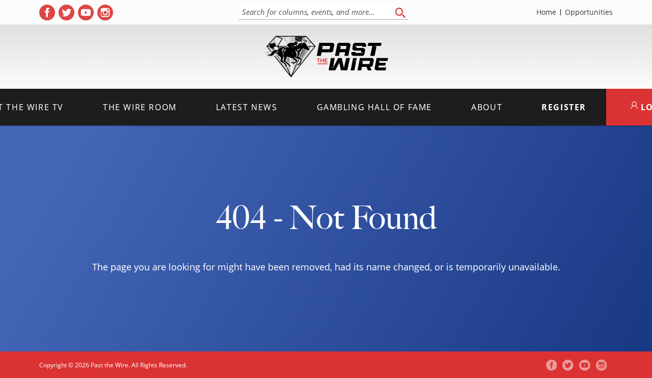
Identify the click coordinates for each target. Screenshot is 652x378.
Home (546, 12)
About (486, 107)
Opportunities (589, 12)
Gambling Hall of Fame (374, 107)
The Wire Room (140, 107)
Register (563, 107)
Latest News (247, 107)
